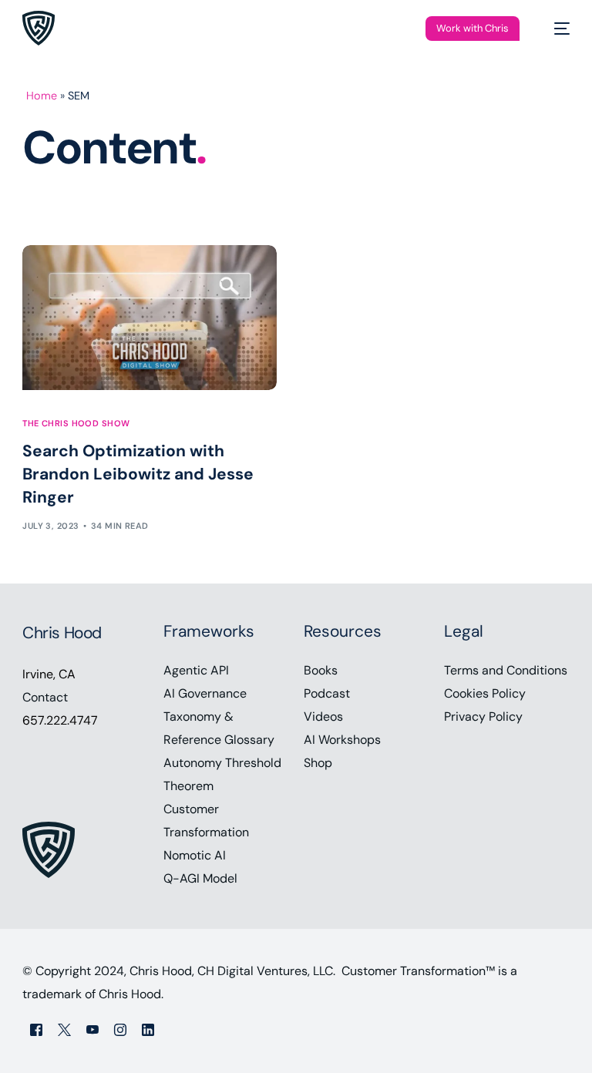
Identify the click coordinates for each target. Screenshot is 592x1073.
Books (321, 670)
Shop (318, 763)
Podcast (327, 693)
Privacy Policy (483, 716)
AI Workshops (342, 740)
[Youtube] (92, 1029)
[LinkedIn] (148, 1029)
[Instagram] (120, 1029)
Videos (323, 716)
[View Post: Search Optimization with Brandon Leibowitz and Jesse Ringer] (149, 317)
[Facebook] (36, 1029)
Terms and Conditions (505, 670)
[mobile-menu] (554, 28)
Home (41, 96)
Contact (45, 697)
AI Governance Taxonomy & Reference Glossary (218, 716)
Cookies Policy (485, 693)
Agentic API (196, 670)
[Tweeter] (64, 1029)
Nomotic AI (194, 855)
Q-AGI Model (200, 878)
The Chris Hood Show (76, 423)
